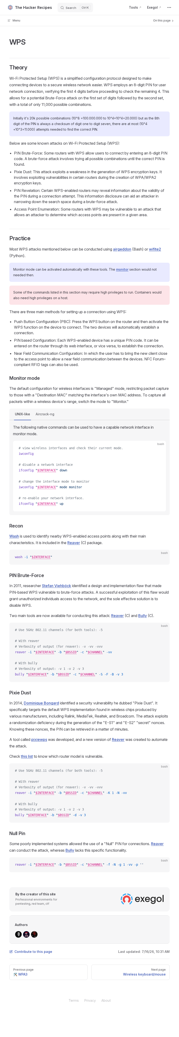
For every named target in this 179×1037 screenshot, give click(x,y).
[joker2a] (26, 934)
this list (27, 756)
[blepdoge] (34, 934)
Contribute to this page (33, 952)
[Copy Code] (158, 448)
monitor (122, 269)
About (106, 1000)
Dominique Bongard (41, 703)
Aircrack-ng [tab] (45, 414)
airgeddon (122, 249)
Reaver (73, 542)
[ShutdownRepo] (18, 934)
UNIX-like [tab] (22, 414)
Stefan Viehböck (56, 585)
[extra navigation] (169, 7)
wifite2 (155, 249)
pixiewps (39, 739)
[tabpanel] (89, 467)
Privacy (90, 1000)
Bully (142, 615)
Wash (14, 536)
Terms (74, 1000)
